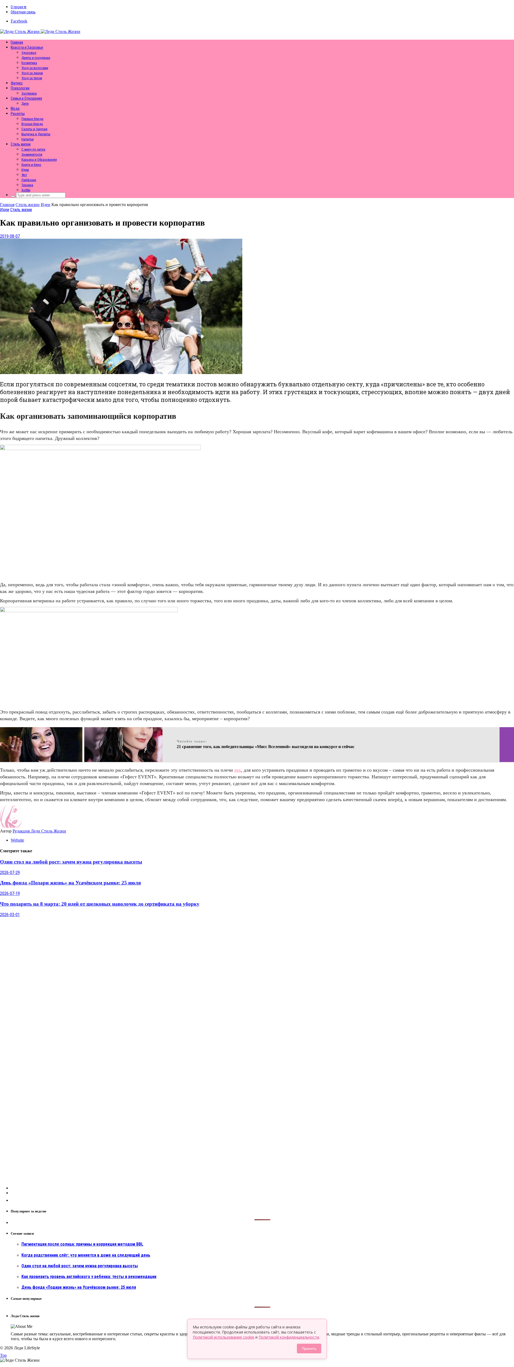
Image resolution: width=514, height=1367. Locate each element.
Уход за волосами (34, 68)
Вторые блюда (32, 124)
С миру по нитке (33, 149)
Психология (20, 88)
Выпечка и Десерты (35, 134)
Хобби (25, 190)
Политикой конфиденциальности (289, 1337)
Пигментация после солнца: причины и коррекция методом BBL (82, 1244)
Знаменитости (31, 154)
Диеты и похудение (35, 58)
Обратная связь (23, 12)
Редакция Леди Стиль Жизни (39, 831)
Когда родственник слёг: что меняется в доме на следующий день (85, 1255)
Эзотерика (29, 93)
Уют (24, 175)
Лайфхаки (28, 180)
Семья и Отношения (26, 98)
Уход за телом (31, 78)
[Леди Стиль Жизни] (40, 31)
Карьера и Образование (39, 160)
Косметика (29, 63)
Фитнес (17, 83)
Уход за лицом (32, 73)
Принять (309, 1348)
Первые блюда (32, 119)
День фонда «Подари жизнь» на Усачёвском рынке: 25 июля (70, 883)
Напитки (27, 139)
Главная (17, 42)
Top (3, 1355)
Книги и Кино (31, 165)
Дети (25, 104)
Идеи (25, 170)
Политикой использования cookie (223, 1337)
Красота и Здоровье (27, 47)
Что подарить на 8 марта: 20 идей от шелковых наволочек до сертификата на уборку (99, 904)
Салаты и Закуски (34, 129)
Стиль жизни (21, 144)
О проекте (19, 7)
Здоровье (28, 53)
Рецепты (18, 113)
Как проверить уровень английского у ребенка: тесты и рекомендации (88, 1276)
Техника (27, 185)
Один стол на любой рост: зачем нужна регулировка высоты (71, 862)
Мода (15, 108)
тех (237, 770)
